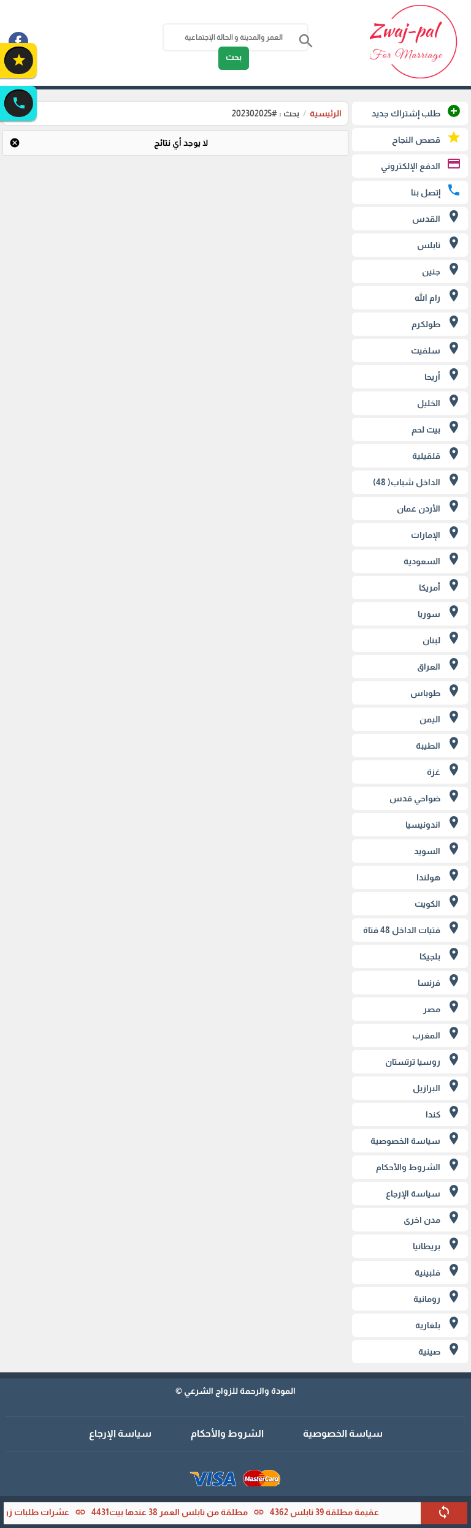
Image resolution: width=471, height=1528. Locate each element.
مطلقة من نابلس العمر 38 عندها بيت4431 (184, 1512)
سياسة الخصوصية (343, 1433)
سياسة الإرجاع (120, 1433)
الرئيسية (326, 113)
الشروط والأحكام (227, 1433)
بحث (234, 57)
